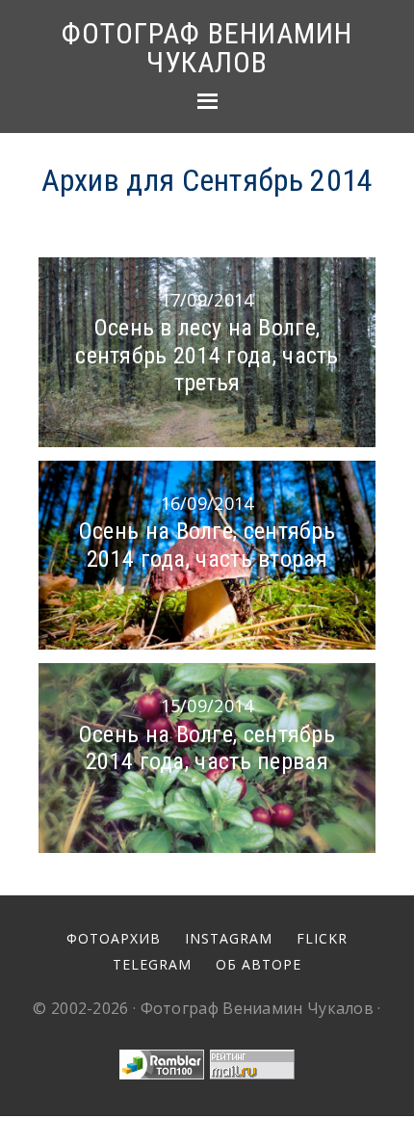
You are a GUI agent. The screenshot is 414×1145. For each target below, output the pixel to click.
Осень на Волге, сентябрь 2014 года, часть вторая (207, 545)
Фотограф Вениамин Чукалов (207, 47)
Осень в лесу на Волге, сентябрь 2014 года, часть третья (207, 355)
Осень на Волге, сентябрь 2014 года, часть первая (207, 748)
